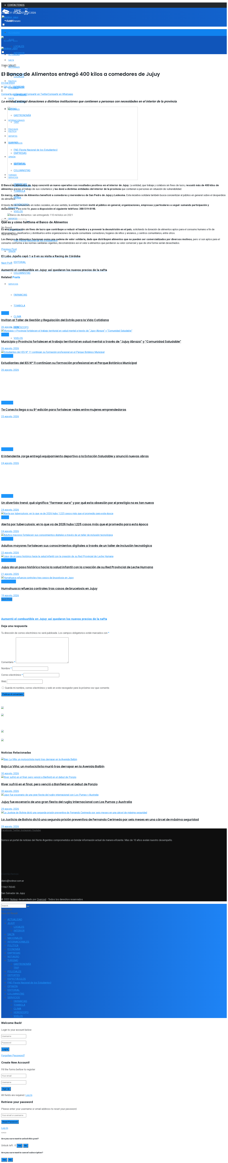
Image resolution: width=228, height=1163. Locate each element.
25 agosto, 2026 (10, 416)
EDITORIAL (20, 262)
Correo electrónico (12, 675)
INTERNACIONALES (18, 942)
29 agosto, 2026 (10, 809)
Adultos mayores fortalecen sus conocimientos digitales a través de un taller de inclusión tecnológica (76, 546)
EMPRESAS (13, 953)
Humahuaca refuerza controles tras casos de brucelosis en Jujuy (49, 588)
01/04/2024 (8, 83)
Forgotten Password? (13, 1055)
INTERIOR (19, 931)
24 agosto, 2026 (10, 463)
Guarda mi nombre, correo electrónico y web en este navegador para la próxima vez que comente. (57, 688)
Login (10, 20)
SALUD (12, 65)
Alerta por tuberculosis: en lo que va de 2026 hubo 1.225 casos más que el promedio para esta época (74, 524)
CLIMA (17, 316)
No (25, 1145)
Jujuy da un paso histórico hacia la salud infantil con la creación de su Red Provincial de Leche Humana (77, 567)
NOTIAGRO (13, 957)
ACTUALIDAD (14, 32)
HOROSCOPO (21, 1012)
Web (3, 681)
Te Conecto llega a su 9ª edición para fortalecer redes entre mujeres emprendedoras (63, 410)
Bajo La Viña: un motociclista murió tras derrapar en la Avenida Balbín (52, 766)
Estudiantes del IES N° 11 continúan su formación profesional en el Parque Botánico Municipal (69, 363)
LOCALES (19, 46)
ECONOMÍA (13, 949)
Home (4, 65)
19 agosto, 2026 (10, 595)
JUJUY (11, 923)
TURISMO (12, 960)
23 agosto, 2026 (10, 553)
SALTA (11, 98)
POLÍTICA (12, 81)
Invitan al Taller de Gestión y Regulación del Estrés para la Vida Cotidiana (55, 320)
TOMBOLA (19, 1005)
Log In (28, 1095)
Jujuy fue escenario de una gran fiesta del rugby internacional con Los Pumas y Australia (66, 802)
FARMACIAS (20, 1001)
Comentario (8, 662)
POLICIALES (14, 971)
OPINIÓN (12, 251)
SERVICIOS (13, 997)
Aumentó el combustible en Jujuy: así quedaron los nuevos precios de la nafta (54, 619)
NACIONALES (14, 938)
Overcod (41, 899)
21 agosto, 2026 (10, 574)
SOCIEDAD (18, 87)
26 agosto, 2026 (10, 327)
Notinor (14, 899)
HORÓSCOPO (21, 327)
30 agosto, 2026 (10, 773)
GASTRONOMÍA (22, 964)
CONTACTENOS (16, 5)
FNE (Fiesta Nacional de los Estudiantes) (29, 983)
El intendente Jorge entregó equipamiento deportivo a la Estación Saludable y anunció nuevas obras (75, 456)
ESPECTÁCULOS (16, 979)
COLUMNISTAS (22, 273)
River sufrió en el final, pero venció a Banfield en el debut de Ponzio (49, 784)
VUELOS (18, 338)
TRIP (16, 968)
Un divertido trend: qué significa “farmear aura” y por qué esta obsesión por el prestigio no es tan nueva (77, 503)
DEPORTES (12, 218)
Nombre (6, 668)
